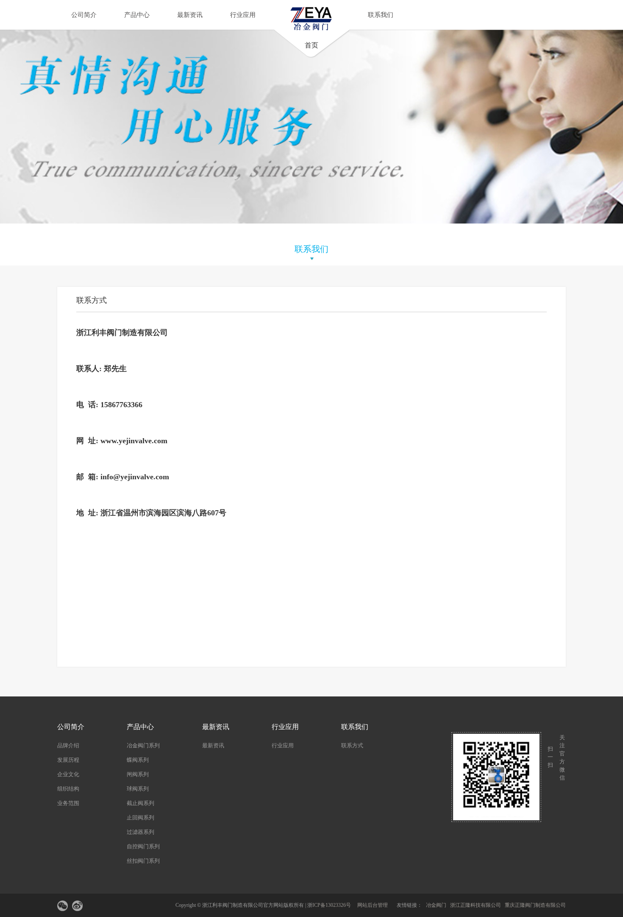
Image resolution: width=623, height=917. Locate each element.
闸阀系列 (138, 774)
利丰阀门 (107, 332)
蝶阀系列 (138, 760)
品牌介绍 (68, 745)
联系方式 (352, 745)
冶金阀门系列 (143, 745)
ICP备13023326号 (331, 905)
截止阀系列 (140, 803)
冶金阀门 (436, 905)
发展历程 (68, 760)
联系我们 (380, 14)
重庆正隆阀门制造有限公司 (535, 905)
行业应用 (243, 14)
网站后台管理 (372, 905)
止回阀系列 (140, 817)
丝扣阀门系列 (143, 861)
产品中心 (137, 14)
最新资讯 (190, 14)
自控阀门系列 (143, 846)
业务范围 (68, 803)
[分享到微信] (62, 905)
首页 (311, 45)
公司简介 (84, 14)
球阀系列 (138, 789)
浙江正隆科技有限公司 (475, 905)
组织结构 (68, 789)
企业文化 (68, 774)
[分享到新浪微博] (77, 905)
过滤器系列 (140, 832)
